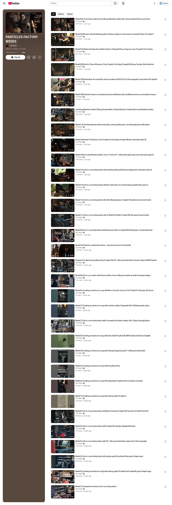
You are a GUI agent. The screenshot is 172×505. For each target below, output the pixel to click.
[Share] (34, 57)
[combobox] (81, 3)
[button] (24, 22)
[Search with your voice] (123, 3)
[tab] (53, 14)
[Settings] (154, 3)
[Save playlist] (28, 57)
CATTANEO (13, 46)
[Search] (115, 3)
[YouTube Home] (14, 3)
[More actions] (39, 57)
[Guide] (4, 3)
